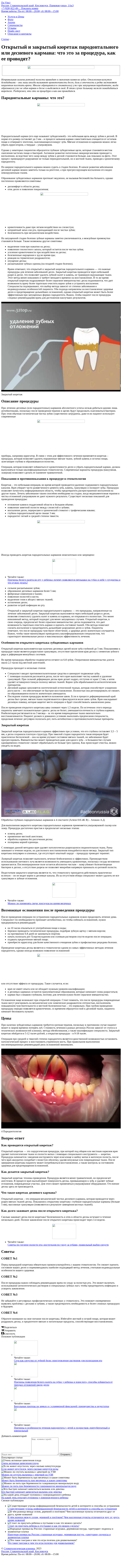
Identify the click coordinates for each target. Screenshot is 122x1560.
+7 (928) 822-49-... (19, 8)
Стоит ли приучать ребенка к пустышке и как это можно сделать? (43, 1526)
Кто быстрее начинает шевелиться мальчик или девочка (31, 1492)
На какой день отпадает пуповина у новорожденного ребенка (34, 1497)
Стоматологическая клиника (19, 1548)
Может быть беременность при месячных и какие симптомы (34, 1480)
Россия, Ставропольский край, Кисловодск (24, 1551)
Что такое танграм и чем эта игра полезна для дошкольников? (41, 1543)
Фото (10, 19)
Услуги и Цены (16, 16)
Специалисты (15, 25)
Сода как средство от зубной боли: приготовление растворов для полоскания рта (58, 1360)
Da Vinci (5, 2)
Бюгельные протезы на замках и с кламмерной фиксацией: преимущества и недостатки (61, 1406)
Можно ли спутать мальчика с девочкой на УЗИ (27, 1474)
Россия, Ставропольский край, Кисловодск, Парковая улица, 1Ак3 (37, 5)
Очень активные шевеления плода (20, 1463)
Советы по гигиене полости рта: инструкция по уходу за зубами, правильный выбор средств (58, 1244)
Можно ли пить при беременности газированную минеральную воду (38, 1486)
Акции (11, 22)
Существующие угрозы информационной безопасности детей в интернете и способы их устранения (62, 1508)
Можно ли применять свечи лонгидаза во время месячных (39, 903)
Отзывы (12, 28)
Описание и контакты (19, 33)
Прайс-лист (14, 31)
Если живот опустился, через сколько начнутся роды (29, 1469)
